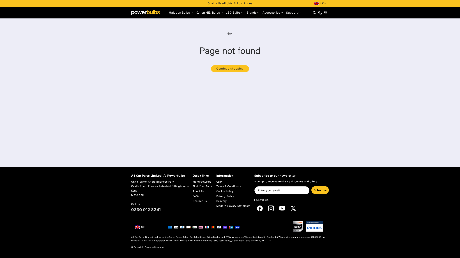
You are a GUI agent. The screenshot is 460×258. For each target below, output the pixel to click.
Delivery (221, 200)
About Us (198, 191)
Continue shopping (230, 68)
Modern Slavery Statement (233, 205)
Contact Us (200, 200)
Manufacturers (202, 181)
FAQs (196, 195)
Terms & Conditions (228, 186)
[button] (180, 12)
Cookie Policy (225, 191)
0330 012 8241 (146, 209)
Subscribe (320, 190)
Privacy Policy (225, 195)
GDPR (220, 181)
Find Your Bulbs (203, 186)
